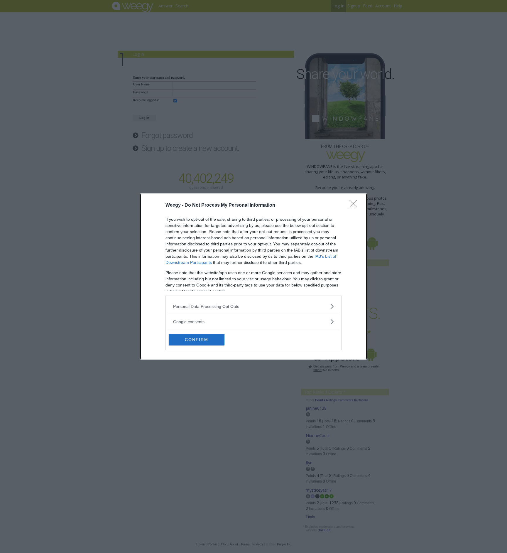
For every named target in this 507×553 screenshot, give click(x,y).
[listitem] (253, 306)
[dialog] (253, 276)
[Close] (355, 205)
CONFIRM (196, 339)
